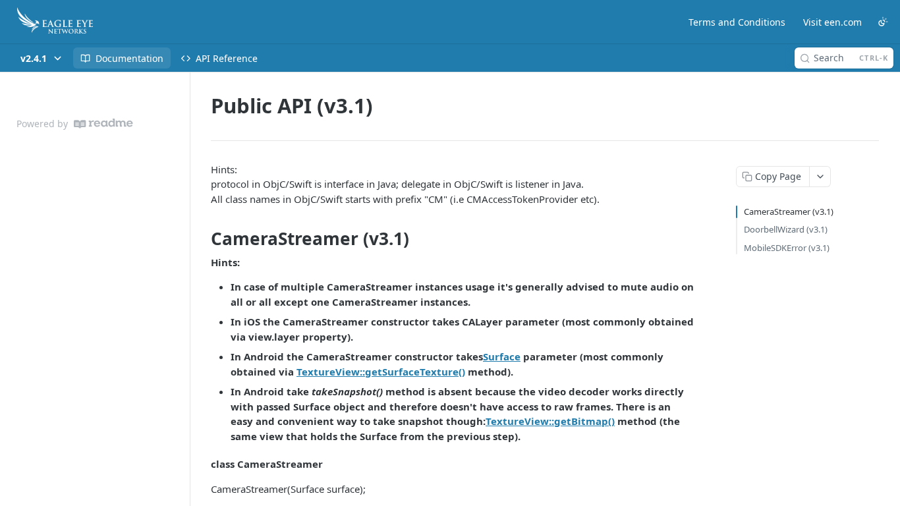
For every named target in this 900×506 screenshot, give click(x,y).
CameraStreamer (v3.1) (788, 211)
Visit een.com (832, 22)
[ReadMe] (103, 123)
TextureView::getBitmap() (550, 421)
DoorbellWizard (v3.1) (786, 229)
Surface (501, 356)
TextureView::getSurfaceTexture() (380, 371)
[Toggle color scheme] (882, 21)
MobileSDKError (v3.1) (787, 248)
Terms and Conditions (737, 22)
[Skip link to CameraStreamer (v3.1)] (202, 239)
